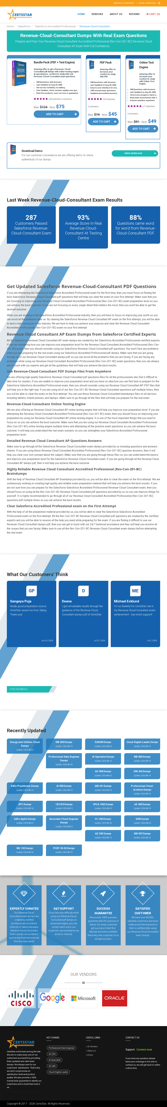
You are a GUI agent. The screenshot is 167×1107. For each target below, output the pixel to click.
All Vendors (92, 1046)
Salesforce (24, 26)
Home (81, 14)
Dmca (90, 1055)
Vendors (97, 14)
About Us (116, 14)
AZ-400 (52, 1066)
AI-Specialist (55, 1060)
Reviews (134, 14)
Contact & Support (124, 3)
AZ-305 (52, 1054)
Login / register (147, 3)
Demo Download (133, 153)
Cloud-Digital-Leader (58, 1072)
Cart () (154, 14)
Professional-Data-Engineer (61, 1048)
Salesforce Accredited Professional (55, 26)
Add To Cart (55, 114)
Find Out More (18, 689)
